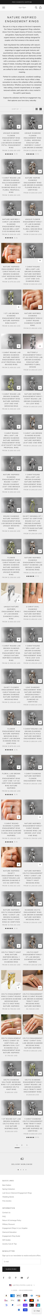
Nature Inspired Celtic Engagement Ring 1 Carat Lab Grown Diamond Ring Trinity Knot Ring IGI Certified (11, 916)
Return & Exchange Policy (11, 1220)
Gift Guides (6, 1240)
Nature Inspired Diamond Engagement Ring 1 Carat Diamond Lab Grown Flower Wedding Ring (32, 564)
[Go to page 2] (27, 1145)
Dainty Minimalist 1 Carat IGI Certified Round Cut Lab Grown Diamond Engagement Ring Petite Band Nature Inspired (33, 523)
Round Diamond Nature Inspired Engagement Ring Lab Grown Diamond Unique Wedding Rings (11, 522)
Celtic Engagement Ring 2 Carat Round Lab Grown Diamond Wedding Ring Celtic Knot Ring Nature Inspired (11, 1000)
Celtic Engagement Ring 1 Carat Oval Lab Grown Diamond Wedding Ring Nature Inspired (33, 1043)
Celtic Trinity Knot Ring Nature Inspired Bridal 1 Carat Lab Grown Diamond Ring (11, 957)
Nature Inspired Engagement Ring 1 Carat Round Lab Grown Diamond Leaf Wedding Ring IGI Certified (11, 273)
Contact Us (6, 1212)
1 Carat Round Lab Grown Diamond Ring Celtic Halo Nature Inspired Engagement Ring (32, 733)
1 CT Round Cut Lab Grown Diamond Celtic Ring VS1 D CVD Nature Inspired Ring (11, 1123)
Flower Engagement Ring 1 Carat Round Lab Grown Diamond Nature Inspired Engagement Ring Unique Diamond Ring (11, 566)
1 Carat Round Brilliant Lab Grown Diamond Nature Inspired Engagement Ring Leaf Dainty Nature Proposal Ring (11, 440)
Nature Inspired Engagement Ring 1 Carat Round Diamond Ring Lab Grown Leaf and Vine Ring (32, 829)
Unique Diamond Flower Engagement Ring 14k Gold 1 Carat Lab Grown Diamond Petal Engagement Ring (11, 140)
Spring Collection (8, 1189)
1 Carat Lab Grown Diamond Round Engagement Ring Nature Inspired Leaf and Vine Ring (32, 438)
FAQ (4, 1216)
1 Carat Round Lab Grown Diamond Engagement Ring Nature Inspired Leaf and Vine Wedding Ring (11, 400)
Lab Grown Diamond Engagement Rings (17, 1193)
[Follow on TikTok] (28, 1278)
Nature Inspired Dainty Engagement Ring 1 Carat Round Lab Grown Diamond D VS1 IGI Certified (11, 877)
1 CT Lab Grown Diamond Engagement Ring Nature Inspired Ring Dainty (11, 318)
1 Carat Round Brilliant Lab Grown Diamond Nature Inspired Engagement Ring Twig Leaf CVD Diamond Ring (33, 653)
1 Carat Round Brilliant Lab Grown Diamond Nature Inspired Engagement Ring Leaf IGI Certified (33, 481)
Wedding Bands (8, 1197)
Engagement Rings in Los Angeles (14, 1228)
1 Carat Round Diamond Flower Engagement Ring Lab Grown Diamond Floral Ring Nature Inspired (11, 829)
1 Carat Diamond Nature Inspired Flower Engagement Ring (33, 777)
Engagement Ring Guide (11, 1236)
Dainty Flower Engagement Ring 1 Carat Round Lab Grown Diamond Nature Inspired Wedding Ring (11, 693)
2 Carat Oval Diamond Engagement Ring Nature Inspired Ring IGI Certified (33, 611)
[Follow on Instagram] (9, 1278)
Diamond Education (9, 1232)
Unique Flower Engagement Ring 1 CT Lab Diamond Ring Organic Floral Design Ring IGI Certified (32, 225)
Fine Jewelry (6, 1201)
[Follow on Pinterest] (16, 1278)
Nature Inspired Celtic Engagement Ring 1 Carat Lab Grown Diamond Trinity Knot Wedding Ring (33, 877)
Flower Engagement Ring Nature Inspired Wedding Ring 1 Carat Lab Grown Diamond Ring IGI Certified (11, 736)
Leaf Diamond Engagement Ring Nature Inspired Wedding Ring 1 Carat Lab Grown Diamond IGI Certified (33, 694)
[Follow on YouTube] (22, 1278)
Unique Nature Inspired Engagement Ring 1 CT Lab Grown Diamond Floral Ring (11, 613)
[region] (22, 1161)
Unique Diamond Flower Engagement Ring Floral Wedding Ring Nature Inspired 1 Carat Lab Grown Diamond (33, 140)
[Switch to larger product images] (37, 109)
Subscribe (11, 1269)
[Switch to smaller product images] (41, 109)
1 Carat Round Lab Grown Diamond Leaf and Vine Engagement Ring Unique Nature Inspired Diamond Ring (11, 653)
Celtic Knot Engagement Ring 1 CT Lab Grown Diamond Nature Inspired (32, 957)
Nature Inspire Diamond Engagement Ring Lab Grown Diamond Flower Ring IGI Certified (33, 184)
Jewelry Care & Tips (9, 1244)
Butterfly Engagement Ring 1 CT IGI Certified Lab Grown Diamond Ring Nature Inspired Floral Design (32, 360)
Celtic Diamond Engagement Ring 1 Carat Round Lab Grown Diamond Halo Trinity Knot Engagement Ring (32, 1086)
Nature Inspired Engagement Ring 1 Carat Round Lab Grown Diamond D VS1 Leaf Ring (32, 399)
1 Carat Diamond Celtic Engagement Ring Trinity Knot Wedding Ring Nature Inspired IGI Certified (33, 1125)
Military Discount (8, 1224)
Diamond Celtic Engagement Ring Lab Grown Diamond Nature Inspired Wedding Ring (33, 914)
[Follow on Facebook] (3, 1278)
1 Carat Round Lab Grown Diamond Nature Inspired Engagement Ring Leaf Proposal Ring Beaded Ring (11, 358)
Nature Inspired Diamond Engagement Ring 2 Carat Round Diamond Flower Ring (32, 319)
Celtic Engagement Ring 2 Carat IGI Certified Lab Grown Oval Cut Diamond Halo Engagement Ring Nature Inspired (11, 1045)
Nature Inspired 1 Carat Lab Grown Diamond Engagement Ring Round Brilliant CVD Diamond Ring (11, 225)
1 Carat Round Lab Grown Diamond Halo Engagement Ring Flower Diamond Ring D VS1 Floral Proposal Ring (11, 185)
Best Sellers (6, 1185)
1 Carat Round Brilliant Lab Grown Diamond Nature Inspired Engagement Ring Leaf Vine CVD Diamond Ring (33, 274)
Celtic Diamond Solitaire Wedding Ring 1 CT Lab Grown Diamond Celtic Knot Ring (11, 1084)
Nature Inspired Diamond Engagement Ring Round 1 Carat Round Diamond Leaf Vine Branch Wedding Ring (11, 482)
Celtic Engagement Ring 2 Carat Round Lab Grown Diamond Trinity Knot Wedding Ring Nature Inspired (33, 1000)
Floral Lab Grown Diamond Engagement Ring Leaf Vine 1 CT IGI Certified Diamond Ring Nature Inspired (11, 781)
